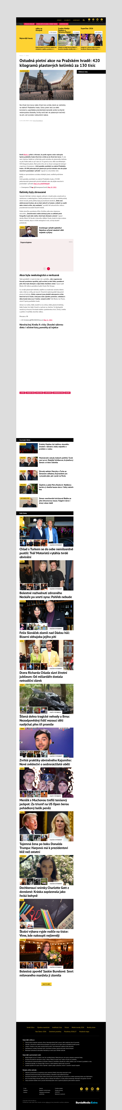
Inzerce (41, 1088)
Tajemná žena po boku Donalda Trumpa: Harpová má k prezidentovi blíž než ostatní (44, 848)
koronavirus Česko (58, 392)
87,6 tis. (97, 21)
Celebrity (67, 20)
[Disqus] (46, 417)
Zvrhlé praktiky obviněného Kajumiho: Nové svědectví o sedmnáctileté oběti (46, 762)
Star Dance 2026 (40, 1032)
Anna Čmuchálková (38, 120)
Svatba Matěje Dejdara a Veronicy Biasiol (47, 24)
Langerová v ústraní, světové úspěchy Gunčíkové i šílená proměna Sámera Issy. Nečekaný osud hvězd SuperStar (91, 49)
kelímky (68, 392)
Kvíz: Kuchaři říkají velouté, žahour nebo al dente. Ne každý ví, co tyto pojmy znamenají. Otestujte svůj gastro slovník (58, 1078)
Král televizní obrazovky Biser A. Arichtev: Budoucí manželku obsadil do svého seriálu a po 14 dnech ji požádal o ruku (58, 1061)
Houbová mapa (84, 1032)
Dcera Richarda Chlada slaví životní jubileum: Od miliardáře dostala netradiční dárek (43, 676)
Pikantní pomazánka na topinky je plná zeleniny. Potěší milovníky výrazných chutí (48, 1072)
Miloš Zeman (39, 392)
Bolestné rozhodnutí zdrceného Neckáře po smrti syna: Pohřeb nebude (46, 595)
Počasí (67, 1027)
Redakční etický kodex (44, 1090)
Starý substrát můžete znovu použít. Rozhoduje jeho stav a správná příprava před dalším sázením (52, 1080)
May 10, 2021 (52, 187)
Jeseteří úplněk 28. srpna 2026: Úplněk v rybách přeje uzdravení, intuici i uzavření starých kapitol (52, 1065)
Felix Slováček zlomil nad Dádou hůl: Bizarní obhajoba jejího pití (45, 635)
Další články (46, 984)
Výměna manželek (43, 1027)
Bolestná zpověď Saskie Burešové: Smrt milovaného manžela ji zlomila (46, 973)
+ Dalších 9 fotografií (55, 629)
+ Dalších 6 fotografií (55, 545)
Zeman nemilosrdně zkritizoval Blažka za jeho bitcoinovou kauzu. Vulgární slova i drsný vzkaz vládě (55, 500)
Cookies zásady (59, 1088)
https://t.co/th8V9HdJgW (41, 184)
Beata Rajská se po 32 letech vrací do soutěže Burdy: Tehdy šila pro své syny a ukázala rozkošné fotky (53, 1057)
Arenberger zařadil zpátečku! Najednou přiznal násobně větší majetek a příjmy (51, 230)
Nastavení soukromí (60, 1094)
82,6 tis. (101, 21)
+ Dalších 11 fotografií (55, 756)
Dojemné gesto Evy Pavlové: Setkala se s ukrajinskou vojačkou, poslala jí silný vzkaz (46, 49)
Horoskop (76, 20)
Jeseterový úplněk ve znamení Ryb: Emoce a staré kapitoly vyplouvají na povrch (47, 1063)
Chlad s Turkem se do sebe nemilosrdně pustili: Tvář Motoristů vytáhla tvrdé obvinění (46, 553)
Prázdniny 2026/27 (70, 1032)
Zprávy (59, 20)
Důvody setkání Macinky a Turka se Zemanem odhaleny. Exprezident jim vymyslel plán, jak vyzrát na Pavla (53, 473)
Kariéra (25, 1092)
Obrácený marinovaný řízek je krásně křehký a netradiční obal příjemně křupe (47, 1074)
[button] (84, 20)
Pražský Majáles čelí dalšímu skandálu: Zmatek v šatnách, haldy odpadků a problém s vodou (54, 446)
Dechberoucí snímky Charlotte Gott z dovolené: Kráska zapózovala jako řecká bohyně (44, 892)
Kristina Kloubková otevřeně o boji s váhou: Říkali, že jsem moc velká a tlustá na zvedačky (51, 1059)
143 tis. (93, 21)
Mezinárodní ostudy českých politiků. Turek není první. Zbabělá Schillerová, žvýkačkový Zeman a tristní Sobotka (56, 460)
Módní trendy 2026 (78, 1027)
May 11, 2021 (48, 320)
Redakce (25, 1090)
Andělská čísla (57, 1027)
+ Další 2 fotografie (55, 712)
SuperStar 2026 (64, 24)
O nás (24, 1088)
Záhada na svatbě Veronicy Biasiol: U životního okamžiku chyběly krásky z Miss (69, 48)
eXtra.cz (48, 1102)
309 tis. (89, 21)
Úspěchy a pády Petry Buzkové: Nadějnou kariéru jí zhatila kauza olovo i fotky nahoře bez (56, 487)
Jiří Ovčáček (48, 392)
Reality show (91, 1027)
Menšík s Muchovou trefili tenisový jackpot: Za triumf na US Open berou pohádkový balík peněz (44, 804)
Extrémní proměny (55, 1032)
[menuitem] (59, 20)
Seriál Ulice (30, 1027)
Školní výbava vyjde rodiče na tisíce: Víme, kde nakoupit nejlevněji (44, 933)
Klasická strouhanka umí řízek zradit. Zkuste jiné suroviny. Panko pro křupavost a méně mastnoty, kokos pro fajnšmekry (58, 1076)
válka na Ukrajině (29, 24)
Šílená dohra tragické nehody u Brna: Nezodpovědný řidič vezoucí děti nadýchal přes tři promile (45, 720)
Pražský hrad (30, 392)
